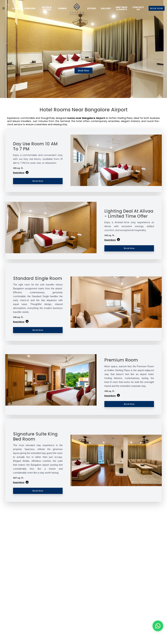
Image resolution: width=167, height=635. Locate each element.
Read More (18, 172)
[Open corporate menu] (3, 8)
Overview (29, 8)
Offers (91, 8)
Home (15, 8)
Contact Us (138, 8)
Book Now (156, 8)
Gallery (106, 8)
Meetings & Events (121, 8)
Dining (62, 8)
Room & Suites (47, 8)
